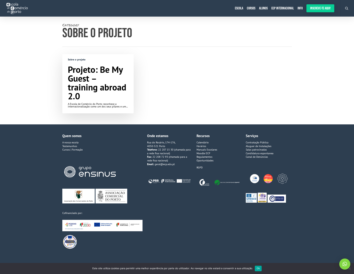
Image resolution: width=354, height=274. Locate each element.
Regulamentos (204, 156)
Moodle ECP (203, 153)
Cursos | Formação (72, 149)
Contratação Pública (257, 142)
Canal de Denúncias (257, 156)
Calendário (203, 142)
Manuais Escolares (207, 149)
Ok (258, 268)
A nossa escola (70, 142)
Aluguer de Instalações (258, 146)
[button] (344, 264)
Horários (201, 146)
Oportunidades (205, 160)
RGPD (200, 167)
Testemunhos (69, 146)
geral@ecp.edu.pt (165, 164)
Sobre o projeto (77, 59)
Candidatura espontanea (259, 153)
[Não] (349, 268)
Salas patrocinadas (256, 149)
